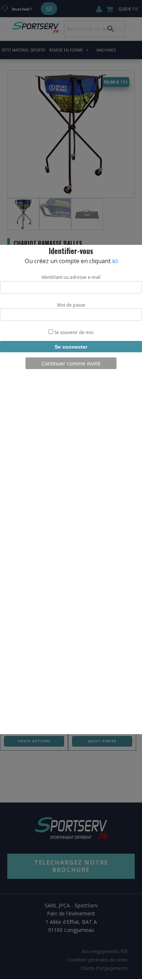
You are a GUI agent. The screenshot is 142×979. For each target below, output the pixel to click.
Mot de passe (71, 305)
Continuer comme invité (71, 363)
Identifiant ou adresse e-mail (71, 277)
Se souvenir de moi (73, 332)
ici (115, 261)
